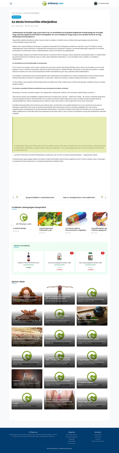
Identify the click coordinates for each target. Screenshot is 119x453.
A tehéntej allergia (19, 228)
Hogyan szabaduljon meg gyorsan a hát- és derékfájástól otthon (58, 297)
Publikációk (98, 437)
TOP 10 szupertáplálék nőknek (88, 339)
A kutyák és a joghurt (85, 382)
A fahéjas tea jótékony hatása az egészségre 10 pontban (24, 317)
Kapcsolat (98, 439)
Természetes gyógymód (72, 437)
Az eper (15, 403)
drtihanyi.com (55, 448)
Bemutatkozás (98, 434)
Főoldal (13, 13)
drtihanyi (55, 3)
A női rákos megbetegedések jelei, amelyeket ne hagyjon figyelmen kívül (58, 401)
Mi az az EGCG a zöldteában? (88, 319)
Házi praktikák (71, 441)
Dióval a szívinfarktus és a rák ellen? (58, 381)
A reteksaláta (50, 339)
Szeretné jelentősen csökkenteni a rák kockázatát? (46, 230)
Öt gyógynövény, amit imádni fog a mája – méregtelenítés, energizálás (57, 359)
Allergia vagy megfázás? (86, 402)
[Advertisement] (60, 131)
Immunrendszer (72, 443)
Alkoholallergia (18, 360)
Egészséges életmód (71, 434)
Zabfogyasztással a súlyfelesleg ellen (26, 339)
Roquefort (16, 381)
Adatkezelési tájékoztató (98, 441)
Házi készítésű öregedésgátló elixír (25, 297)
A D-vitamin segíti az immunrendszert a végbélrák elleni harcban (75, 230)
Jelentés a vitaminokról (86, 297)
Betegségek (19, 13)
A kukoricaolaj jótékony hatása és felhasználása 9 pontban (57, 317)
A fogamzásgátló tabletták (87, 360)
